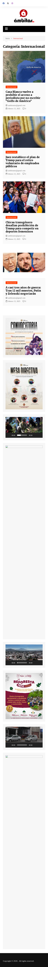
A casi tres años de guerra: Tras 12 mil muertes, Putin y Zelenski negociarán (23, 290)
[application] (24, 427)
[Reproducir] (9, 435)
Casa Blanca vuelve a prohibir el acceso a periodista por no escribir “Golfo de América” (23, 96)
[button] (24, 427)
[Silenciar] (35, 435)
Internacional (11, 87)
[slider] (22, 435)
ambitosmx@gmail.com (16, 105)
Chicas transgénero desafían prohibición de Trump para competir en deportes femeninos (22, 227)
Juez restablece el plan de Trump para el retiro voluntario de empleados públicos (23, 162)
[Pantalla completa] (39, 435)
